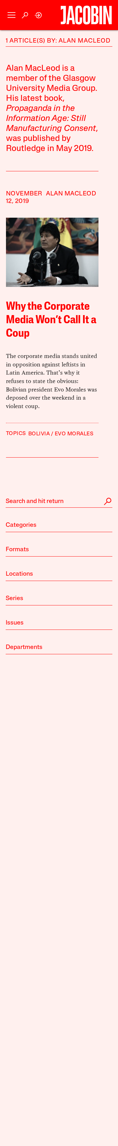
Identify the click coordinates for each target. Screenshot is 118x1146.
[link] (38, 15)
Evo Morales (74, 434)
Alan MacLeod (71, 194)
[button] (11, 15)
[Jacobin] (86, 15)
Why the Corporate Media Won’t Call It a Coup (51, 320)
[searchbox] (59, 501)
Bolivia (39, 434)
